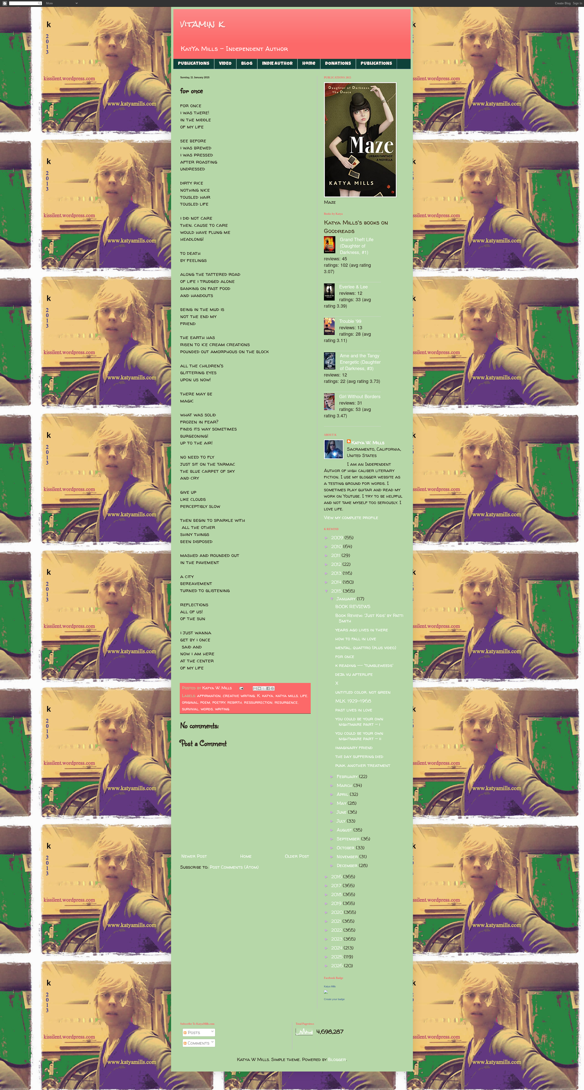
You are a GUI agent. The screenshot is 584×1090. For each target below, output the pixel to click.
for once (344, 656)
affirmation (209, 695)
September (349, 839)
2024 (337, 948)
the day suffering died (359, 756)
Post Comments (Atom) (234, 867)
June (342, 812)
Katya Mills (330, 986)
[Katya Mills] (326, 992)
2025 (337, 957)
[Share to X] (263, 688)
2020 (337, 912)
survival (190, 709)
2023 (337, 939)
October (346, 847)
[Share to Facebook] (268, 688)
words (207, 709)
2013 (337, 573)
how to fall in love (355, 638)
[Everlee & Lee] (331, 292)
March (345, 785)
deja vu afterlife (354, 674)
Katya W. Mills (368, 442)
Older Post (297, 856)
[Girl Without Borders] (331, 402)
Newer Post (194, 856)
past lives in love (353, 710)
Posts (193, 1032)
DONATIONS (338, 64)
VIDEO (225, 64)
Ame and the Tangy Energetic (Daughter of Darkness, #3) (360, 361)
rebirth (234, 702)
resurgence (286, 702)
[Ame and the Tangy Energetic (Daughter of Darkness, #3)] (332, 361)
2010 (337, 546)
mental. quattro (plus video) (365, 647)
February (348, 776)
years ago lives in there (361, 630)
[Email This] (255, 688)
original (190, 702)
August (345, 830)
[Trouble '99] (331, 327)
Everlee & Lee (353, 286)
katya (267, 695)
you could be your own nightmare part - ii (359, 736)
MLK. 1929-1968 (353, 701)
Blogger (337, 1059)
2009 (337, 537)
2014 (337, 582)
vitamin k (202, 24)
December (348, 865)
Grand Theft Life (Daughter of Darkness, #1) (356, 245)
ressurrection (258, 702)
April (343, 794)
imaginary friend (354, 747)
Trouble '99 (350, 321)
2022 (337, 930)
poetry (218, 702)
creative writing (239, 695)
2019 (337, 903)
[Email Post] (241, 688)
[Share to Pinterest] (272, 688)
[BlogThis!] (259, 688)
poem (205, 702)
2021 (336, 921)
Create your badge (334, 999)
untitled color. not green (363, 692)
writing (222, 709)
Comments (197, 1043)
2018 (337, 894)
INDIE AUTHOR (277, 64)
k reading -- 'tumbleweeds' (364, 665)
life (303, 695)
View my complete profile (351, 517)
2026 (337, 965)
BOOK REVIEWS (352, 606)
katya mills (287, 695)
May (342, 803)
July (342, 821)
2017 (337, 885)
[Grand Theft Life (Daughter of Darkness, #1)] (332, 245)
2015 (337, 591)
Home (308, 64)
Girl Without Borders (360, 396)
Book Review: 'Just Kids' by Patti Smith (369, 618)
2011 (336, 555)
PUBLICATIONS (193, 64)
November (348, 856)
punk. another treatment (362, 765)
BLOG (247, 64)
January (347, 599)
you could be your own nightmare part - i (359, 721)
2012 (336, 564)
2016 (337, 876)
